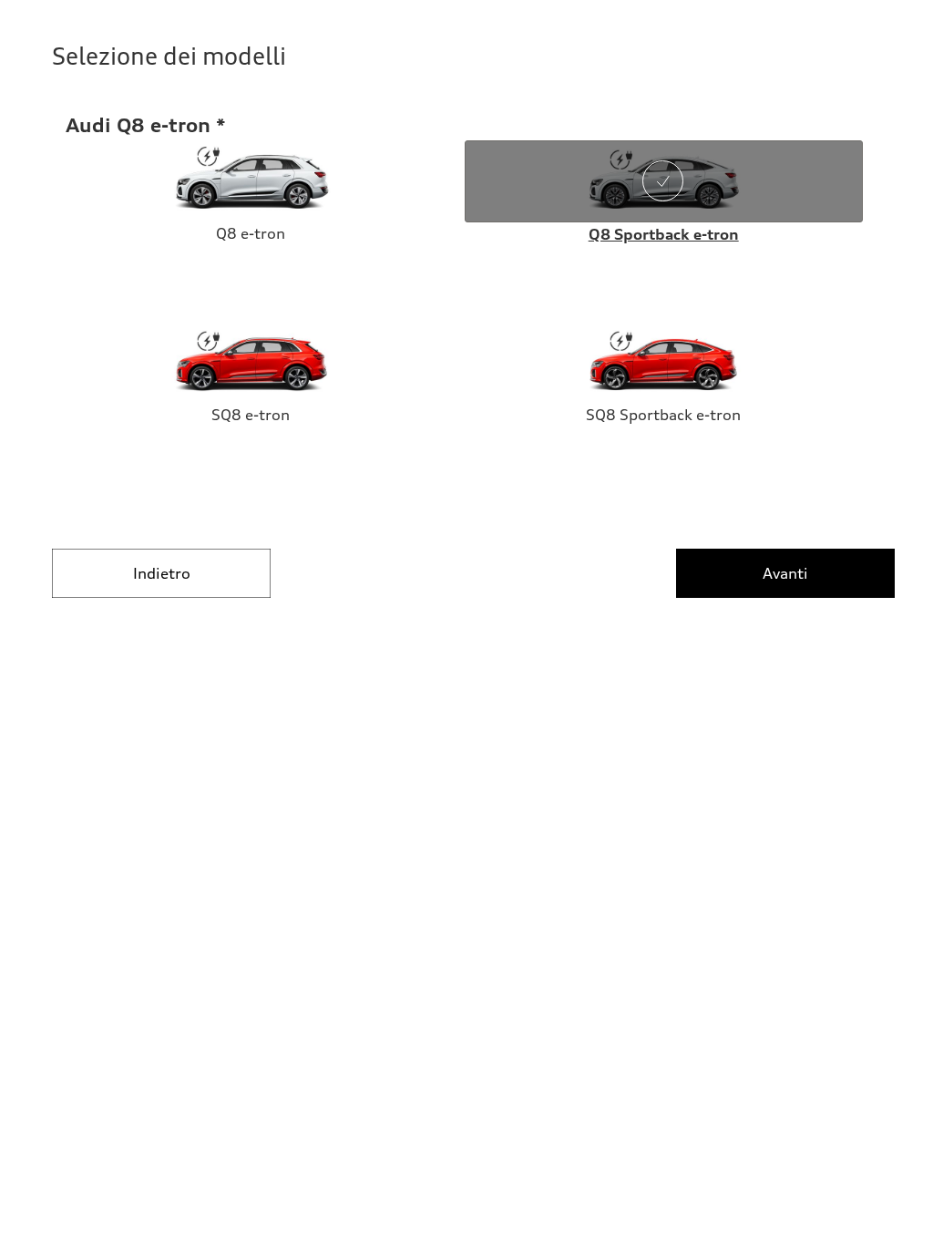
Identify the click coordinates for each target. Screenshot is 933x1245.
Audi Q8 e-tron (138, 125)
